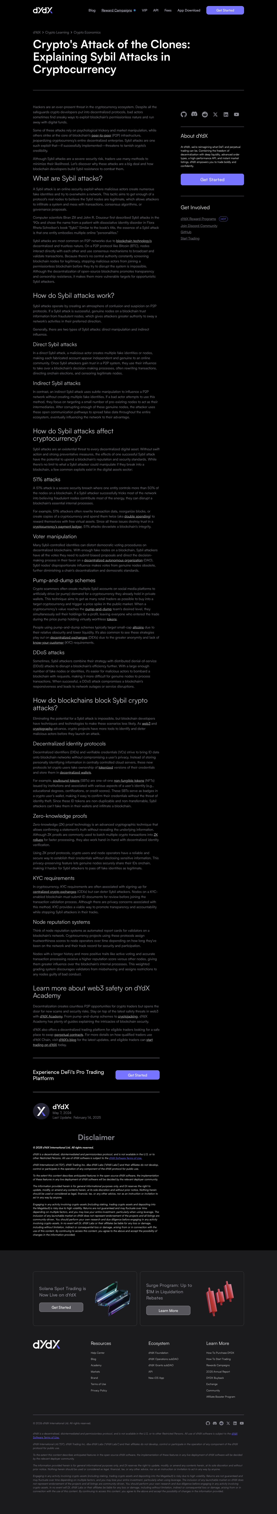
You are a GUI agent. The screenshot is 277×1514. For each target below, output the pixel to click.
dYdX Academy (51, 1016)
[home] (43, 10)
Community (213, 1390)
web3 (146, 723)
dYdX (37, 32)
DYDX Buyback (215, 1377)
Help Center (98, 1352)
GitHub (186, 232)
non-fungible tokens (129, 780)
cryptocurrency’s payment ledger (57, 526)
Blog (92, 10)
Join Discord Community (199, 226)
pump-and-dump (98, 609)
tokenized (106, 767)
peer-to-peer (101, 135)
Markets (95, 1371)
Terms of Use (98, 1384)
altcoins (138, 627)
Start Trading (190, 238)
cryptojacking (128, 1016)
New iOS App (156, 1377)
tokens (112, 619)
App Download (189, 10)
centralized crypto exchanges (54, 891)
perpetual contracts (68, 1034)
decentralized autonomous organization (113, 560)
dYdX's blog (67, 1039)
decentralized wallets (75, 772)
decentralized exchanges (68, 637)
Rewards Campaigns (218, 1365)
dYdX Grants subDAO (161, 1365)
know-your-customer (48, 642)
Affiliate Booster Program (220, 1396)
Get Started (225, 10)
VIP (144, 10)
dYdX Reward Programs (198, 219)
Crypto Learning (57, 32)
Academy (96, 1365)
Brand (94, 1377)
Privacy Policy (99, 1390)
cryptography (43, 728)
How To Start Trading (218, 1359)
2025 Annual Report (218, 1371)
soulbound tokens (66, 780)
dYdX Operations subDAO (163, 1359)
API (155, 10)
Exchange (211, 1384)
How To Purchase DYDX (220, 1352)
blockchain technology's (134, 240)
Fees (168, 10)
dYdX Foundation (158, 1352)
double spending (137, 516)
